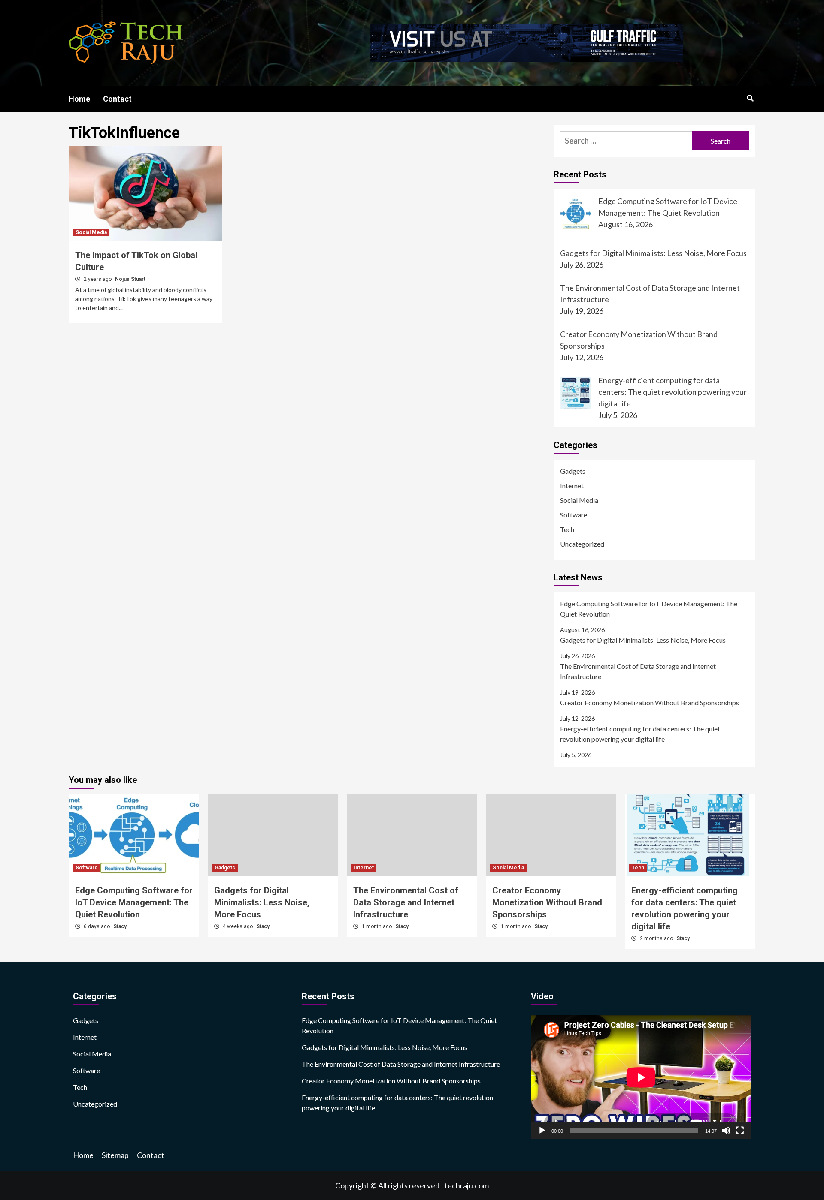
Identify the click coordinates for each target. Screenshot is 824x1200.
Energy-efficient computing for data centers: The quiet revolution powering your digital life (640, 734)
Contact (117, 98)
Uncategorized (582, 544)
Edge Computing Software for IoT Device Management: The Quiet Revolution (648, 608)
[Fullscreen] (740, 1130)
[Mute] (726, 1130)
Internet (572, 485)
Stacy (120, 926)
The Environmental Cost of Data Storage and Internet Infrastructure (638, 671)
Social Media (91, 232)
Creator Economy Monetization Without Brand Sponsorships (649, 702)
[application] (641, 1077)
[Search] (750, 98)
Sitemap (115, 1155)
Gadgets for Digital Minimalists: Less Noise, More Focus (643, 640)
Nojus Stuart (130, 279)
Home (79, 98)
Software (573, 515)
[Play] (542, 1130)
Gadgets (572, 471)
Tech (567, 529)
